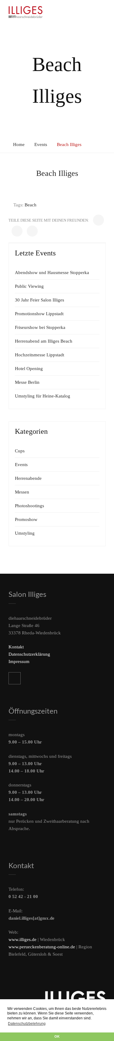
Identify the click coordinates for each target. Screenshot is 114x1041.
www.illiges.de (22, 939)
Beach (30, 204)
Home (19, 144)
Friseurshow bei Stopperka (40, 327)
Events (40, 144)
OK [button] (57, 1036)
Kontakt (16, 646)
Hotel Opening (29, 368)
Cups (20, 450)
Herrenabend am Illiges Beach (43, 341)
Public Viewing (29, 286)
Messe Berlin (27, 382)
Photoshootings (29, 505)
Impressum (19, 661)
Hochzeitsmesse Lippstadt (39, 354)
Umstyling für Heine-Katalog (42, 396)
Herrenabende (28, 478)
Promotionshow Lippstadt (39, 313)
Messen (22, 492)
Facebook (15, 678)
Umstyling (25, 533)
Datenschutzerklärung (29, 654)
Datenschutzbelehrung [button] (27, 1023)
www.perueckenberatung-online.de (42, 946)
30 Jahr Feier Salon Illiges (39, 300)
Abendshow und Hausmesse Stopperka (52, 272)
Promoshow (26, 519)
